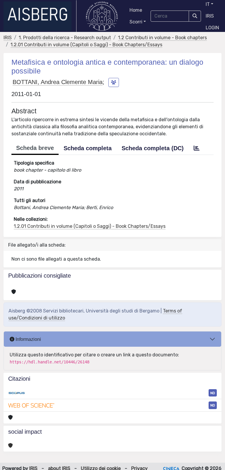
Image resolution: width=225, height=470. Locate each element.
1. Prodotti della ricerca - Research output (65, 37)
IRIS (210, 16)
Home (135, 10)
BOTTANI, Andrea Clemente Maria (58, 82)
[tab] (196, 148)
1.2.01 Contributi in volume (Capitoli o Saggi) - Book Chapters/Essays (86, 44)
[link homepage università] (101, 16)
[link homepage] (40, 16)
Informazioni (27, 339)
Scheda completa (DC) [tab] (153, 148)
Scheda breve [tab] (35, 148)
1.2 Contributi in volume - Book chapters (162, 37)
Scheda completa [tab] (88, 148)
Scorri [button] (135, 22)
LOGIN (212, 27)
